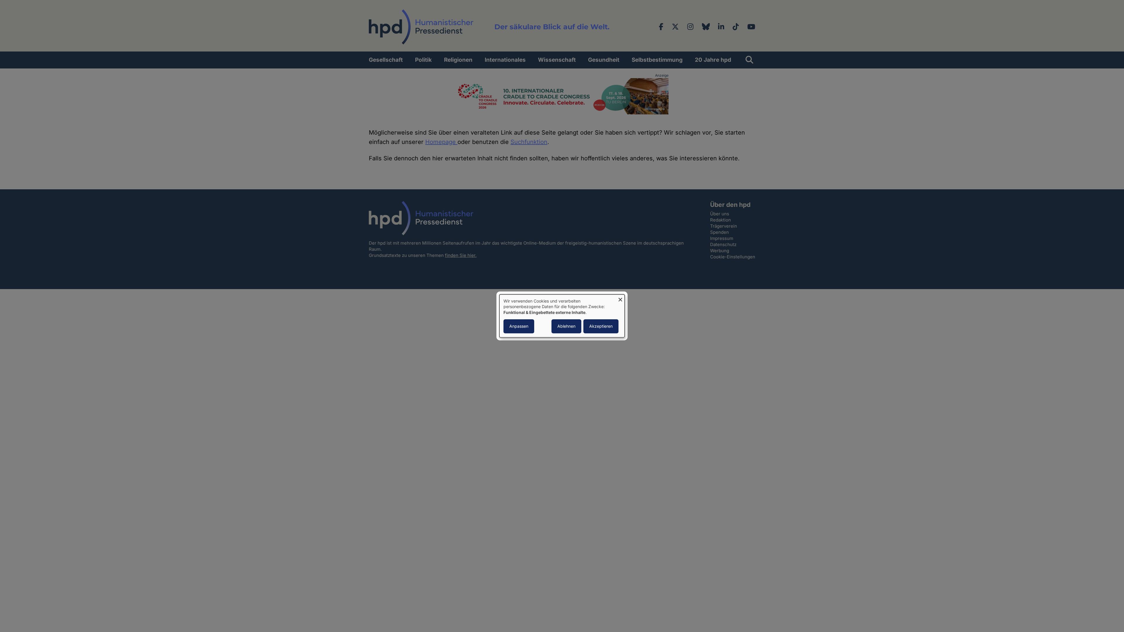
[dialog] (562, 315)
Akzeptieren (601, 326)
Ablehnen (566, 326)
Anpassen (518, 326)
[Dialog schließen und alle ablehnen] (620, 298)
